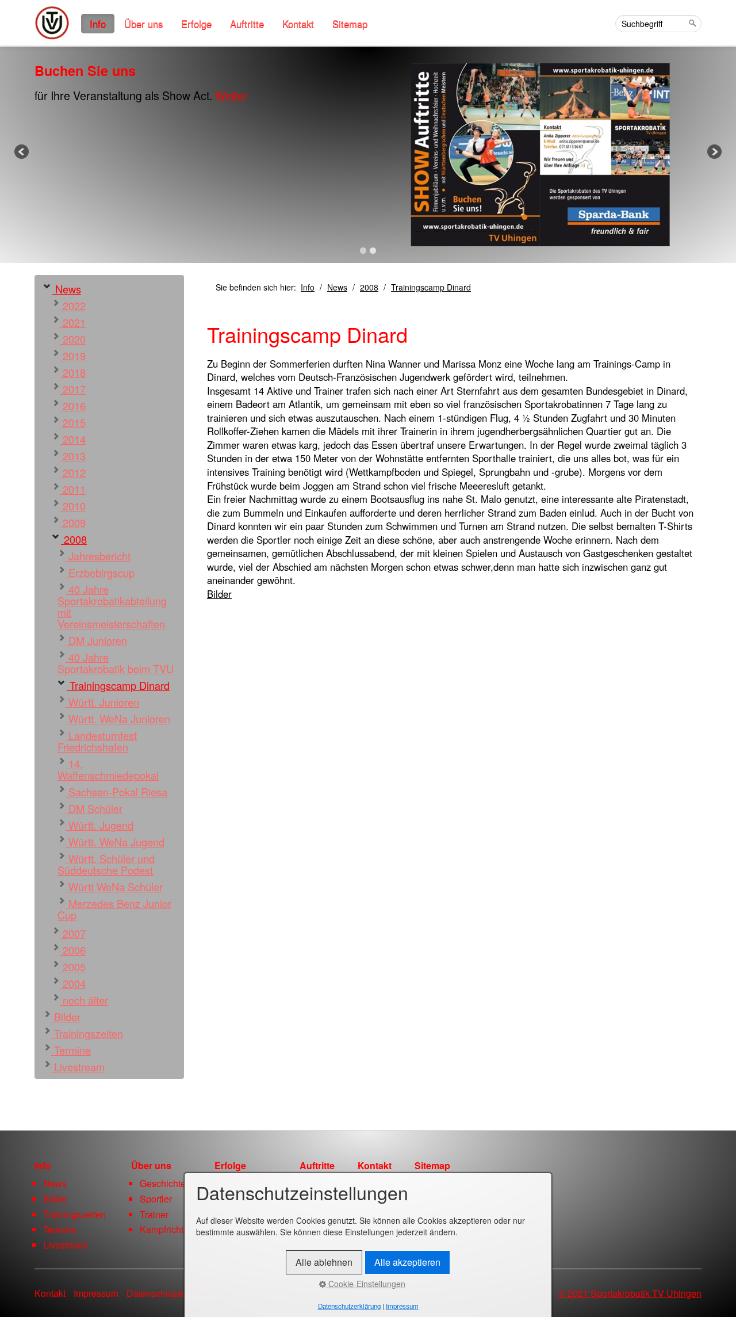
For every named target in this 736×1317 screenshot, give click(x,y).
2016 (73, 405)
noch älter (84, 999)
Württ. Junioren (102, 701)
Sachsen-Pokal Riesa (116, 791)
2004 (73, 983)
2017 (73, 388)
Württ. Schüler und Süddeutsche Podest (106, 864)
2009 (73, 522)
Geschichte (163, 1183)
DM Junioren (96, 640)
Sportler (156, 1198)
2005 (73, 966)
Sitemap (349, 23)
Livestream (78, 1066)
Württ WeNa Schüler (114, 886)
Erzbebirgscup (100, 572)
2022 (73, 305)
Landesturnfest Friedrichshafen (97, 741)
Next (713, 152)
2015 (73, 422)
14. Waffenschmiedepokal (108, 769)
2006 (73, 949)
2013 (73, 455)
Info (98, 23)
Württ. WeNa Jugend (115, 841)
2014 (73, 439)
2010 (73, 505)
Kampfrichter (165, 1229)
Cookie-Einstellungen (365, 1283)
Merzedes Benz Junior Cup (114, 909)
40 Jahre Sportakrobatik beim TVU (115, 663)
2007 (73, 933)
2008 (74, 539)
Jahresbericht (98, 555)
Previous (22, 152)
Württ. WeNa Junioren (118, 718)
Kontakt (298, 23)
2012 (73, 472)
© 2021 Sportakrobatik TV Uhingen (630, 1293)
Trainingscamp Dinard (118, 685)
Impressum (96, 1293)
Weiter (231, 95)
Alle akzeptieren (407, 1262)
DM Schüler (94, 808)
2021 (73, 322)
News (66, 288)
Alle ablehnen (324, 1262)
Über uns (143, 23)
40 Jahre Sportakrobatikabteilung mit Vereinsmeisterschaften (112, 606)
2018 (73, 372)
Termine (71, 1050)
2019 (73, 355)
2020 (73, 338)
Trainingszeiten (87, 1033)
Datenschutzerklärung (171, 1293)
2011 (73, 489)
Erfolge (196, 23)
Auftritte (247, 23)
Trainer (154, 1214)
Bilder (65, 1016)
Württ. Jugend (99, 825)
